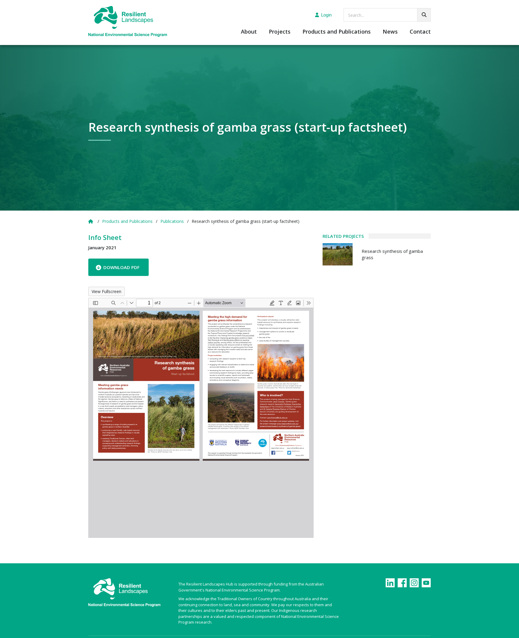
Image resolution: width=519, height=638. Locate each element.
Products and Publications (336, 32)
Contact (420, 32)
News (390, 32)
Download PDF (121, 267)
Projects (279, 32)
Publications (172, 221)
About (249, 32)
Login (326, 14)
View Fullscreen (106, 291)
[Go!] (424, 15)
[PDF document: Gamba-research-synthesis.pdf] (201, 418)
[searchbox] (387, 15)
